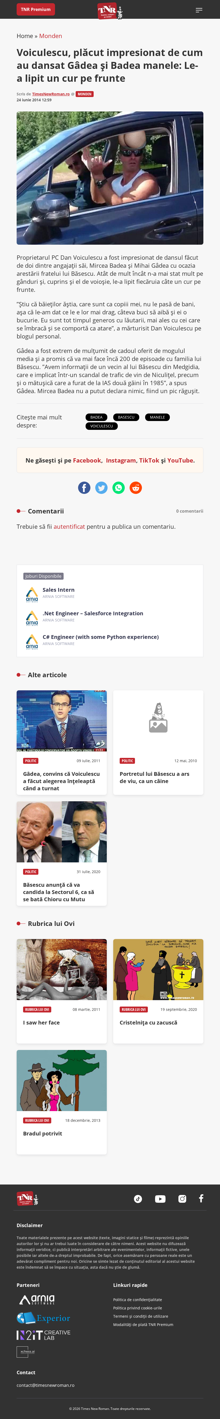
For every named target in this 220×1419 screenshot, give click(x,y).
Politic (30, 760)
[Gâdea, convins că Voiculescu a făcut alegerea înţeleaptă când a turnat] (62, 742)
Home (25, 36)
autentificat (69, 526)
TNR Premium (36, 9)
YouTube (180, 460)
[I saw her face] (62, 991)
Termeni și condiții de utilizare (140, 1316)
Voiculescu (101, 426)
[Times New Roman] (110, 11)
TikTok (149, 460)
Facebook (87, 460)
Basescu (126, 417)
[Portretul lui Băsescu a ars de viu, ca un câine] (158, 742)
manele (157, 417)
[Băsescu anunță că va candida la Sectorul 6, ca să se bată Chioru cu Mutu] (62, 853)
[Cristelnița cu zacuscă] (158, 991)
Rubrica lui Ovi (37, 1009)
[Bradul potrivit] (62, 1102)
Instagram (121, 460)
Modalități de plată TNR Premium (143, 1324)
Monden (50, 36)
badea (96, 417)
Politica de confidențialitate (137, 1299)
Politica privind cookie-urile (137, 1307)
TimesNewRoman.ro (51, 93)
